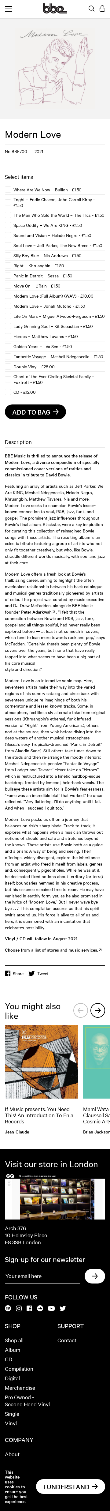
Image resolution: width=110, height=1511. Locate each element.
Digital (12, 1377)
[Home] (55, 12)
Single (12, 1413)
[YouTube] (51, 1309)
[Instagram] (19, 1309)
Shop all (14, 1340)
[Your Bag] (102, 9)
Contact (66, 1340)
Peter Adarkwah (36, 612)
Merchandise (20, 1387)
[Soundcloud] (40, 1308)
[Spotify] (8, 1308)
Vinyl (11, 1422)
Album (12, 1349)
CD (8, 1359)
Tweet (43, 973)
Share (18, 973)
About (12, 1453)
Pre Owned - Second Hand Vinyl (27, 1400)
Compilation (19, 1368)
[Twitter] (63, 1309)
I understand (66, 1486)
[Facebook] (29, 1309)
